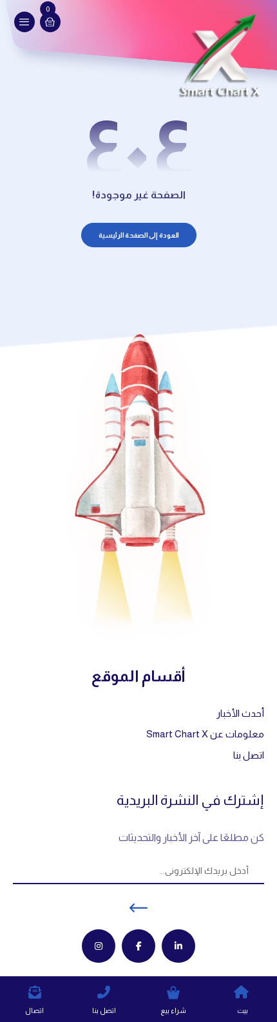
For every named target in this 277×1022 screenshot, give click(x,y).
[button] (24, 22)
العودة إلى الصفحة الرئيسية (138, 235)
